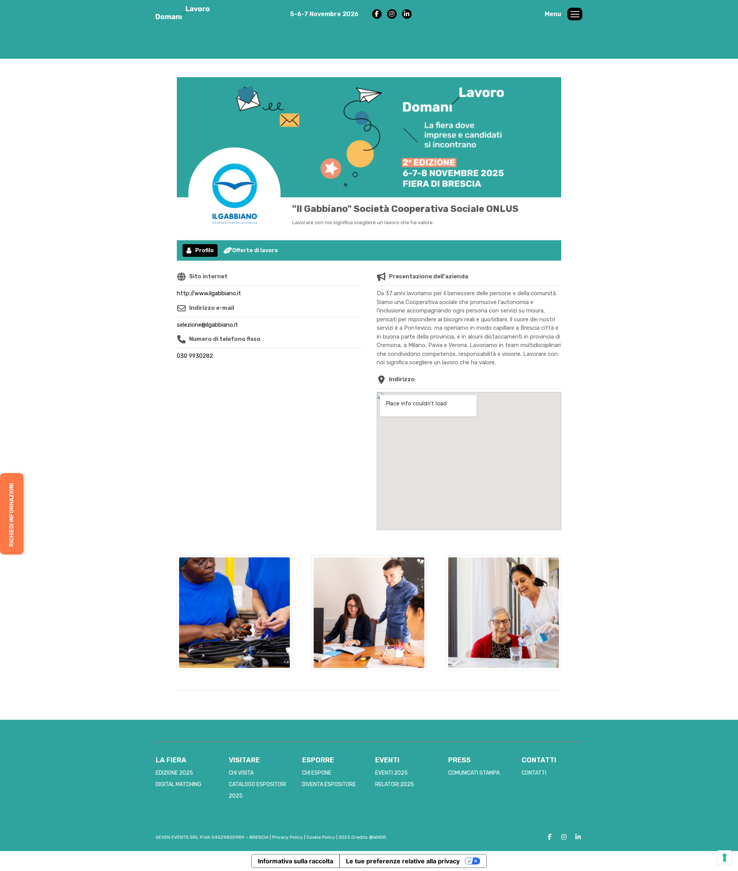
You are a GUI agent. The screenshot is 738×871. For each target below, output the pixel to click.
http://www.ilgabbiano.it (209, 293)
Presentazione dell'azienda (428, 276)
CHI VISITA (241, 773)
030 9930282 (195, 355)
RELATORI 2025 (394, 784)
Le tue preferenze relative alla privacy (403, 861)
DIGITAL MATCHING (178, 784)
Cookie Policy (320, 837)
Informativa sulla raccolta (295, 861)
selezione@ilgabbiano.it (207, 324)
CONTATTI (534, 773)
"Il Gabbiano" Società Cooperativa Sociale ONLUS (405, 208)
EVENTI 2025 (391, 773)
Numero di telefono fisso (225, 339)
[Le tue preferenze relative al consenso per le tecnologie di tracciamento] (724, 857)
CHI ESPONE (316, 773)
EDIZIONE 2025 (174, 773)
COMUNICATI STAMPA (474, 773)
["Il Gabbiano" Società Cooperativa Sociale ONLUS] (234, 193)
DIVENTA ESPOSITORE (329, 784)
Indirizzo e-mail (211, 307)
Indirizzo (402, 379)
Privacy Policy (287, 837)
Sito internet (208, 276)
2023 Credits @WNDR (362, 837)
